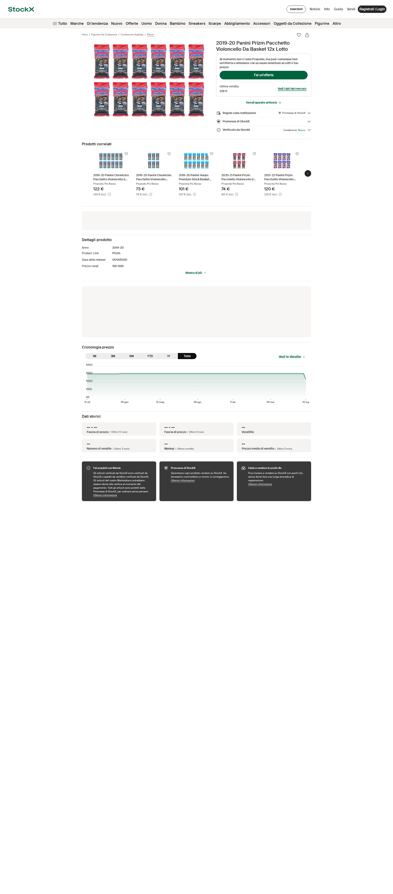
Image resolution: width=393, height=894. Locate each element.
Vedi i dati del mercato (292, 88)
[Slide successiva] (308, 173)
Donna (161, 23)
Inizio (85, 34)
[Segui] (126, 154)
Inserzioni (296, 9)
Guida (338, 9)
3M (113, 356)
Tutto (62, 23)
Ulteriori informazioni (122, 495)
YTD (150, 356)
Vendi (351, 9)
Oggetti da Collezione (293, 23)
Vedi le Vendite (290, 357)
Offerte (132, 23)
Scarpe (215, 23)
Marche (77, 23)
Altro (337, 23)
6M (131, 356)
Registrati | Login (372, 9)
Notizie (315, 9)
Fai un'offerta (263, 75)
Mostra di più (193, 273)
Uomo (146, 23)
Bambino (177, 23)
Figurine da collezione (104, 34)
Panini (150, 34)
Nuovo (116, 23)
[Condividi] (307, 35)
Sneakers (197, 23)
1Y (168, 356)
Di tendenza (97, 23)
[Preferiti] (299, 35)
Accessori (261, 23)
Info (327, 10)
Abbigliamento (237, 23)
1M (94, 356)
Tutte (187, 356)
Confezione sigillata (132, 34)
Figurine (322, 23)
